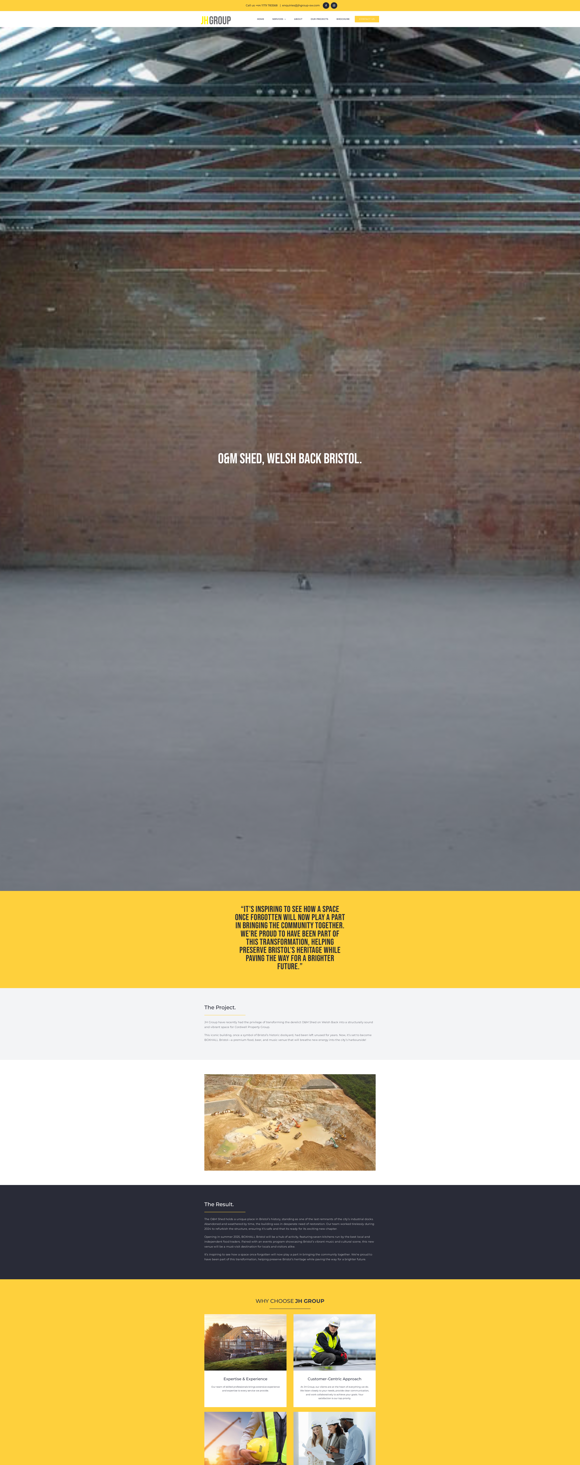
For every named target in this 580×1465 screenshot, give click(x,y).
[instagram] (334, 5)
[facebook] (326, 5)
